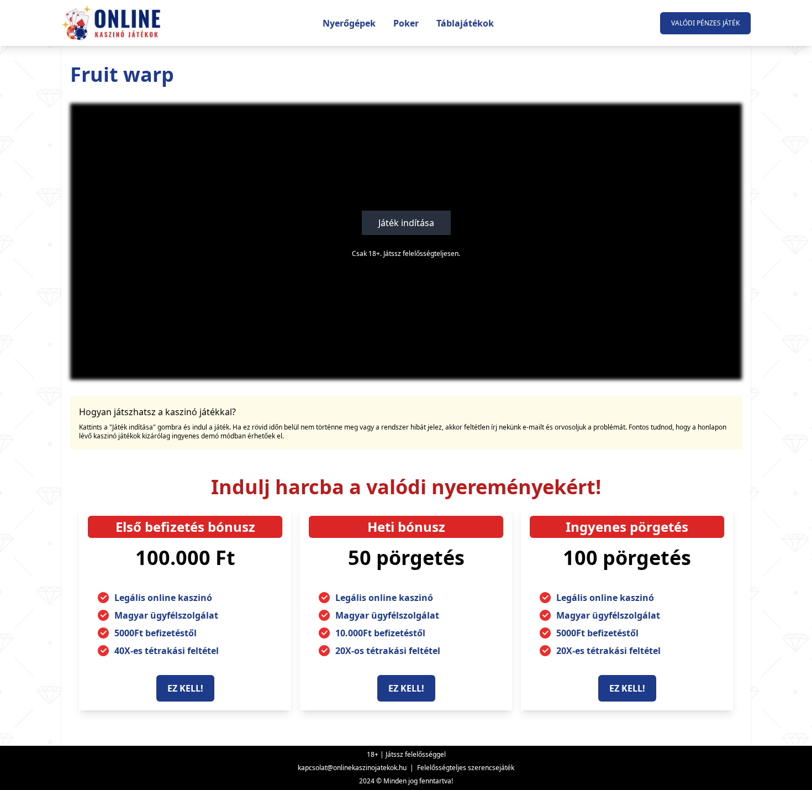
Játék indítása (406, 223)
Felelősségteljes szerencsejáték (465, 767)
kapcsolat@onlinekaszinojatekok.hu (352, 767)
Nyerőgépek (349, 23)
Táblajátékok (465, 23)
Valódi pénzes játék (705, 23)
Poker (406, 23)
